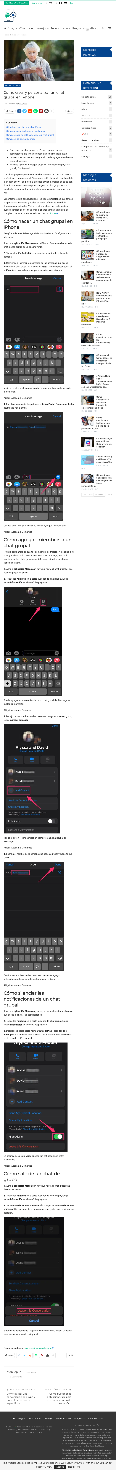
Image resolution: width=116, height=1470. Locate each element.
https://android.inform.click (98, 1429)
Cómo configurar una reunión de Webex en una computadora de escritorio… (96, 277)
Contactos (36, 3)
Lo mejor (41, 28)
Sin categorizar (88, 97)
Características (88, 128)
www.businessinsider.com (38, 1348)
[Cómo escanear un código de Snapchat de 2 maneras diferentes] (87, 317)
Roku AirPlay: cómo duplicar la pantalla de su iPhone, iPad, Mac (96, 298)
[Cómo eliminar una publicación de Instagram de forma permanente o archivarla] (87, 478)
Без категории (12, 85)
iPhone (52, 213)
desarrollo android (90, 140)
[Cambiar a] (45, 2)
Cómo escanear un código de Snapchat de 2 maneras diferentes (96, 319)
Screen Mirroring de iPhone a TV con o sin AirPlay (104, 459)
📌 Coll (84, 134)
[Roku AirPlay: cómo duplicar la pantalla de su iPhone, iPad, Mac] (87, 296)
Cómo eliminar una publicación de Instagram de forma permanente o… (96, 480)
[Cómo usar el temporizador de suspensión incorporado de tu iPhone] (87, 359)
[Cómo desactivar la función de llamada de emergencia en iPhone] (87, 400)
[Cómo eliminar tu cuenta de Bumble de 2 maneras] (87, 216)
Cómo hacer (26, 28)
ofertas (84, 109)
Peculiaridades (59, 28)
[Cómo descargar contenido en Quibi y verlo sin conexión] (87, 442)
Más (71, 3)
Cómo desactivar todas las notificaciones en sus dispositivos (96, 340)
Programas (78, 28)
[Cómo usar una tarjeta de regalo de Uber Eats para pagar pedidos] (87, 234)
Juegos (12, 28)
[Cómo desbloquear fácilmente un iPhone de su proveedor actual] (87, 421)
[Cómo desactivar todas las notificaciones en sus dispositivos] (87, 338)
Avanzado (86, 115)
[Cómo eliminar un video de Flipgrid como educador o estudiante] (87, 254)
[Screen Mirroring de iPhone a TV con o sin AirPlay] (87, 460)
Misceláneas (87, 103)
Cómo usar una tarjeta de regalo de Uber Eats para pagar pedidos (96, 236)
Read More (74, 1467)
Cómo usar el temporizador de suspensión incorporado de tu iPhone (96, 360)
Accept (60, 1466)
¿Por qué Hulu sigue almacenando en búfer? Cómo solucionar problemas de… (96, 381)
